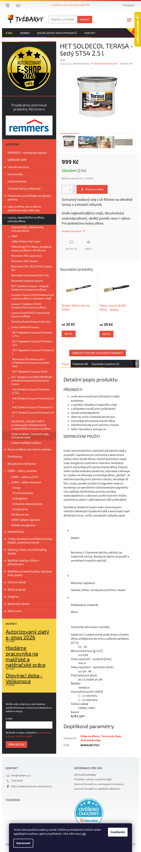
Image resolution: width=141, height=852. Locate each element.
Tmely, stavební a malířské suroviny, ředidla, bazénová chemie (30, 541)
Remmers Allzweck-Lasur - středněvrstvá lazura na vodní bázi (30, 362)
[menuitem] (9, 33)
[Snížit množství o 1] (75, 191)
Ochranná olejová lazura (27, 504)
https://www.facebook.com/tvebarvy (31, 786)
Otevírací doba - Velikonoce (24, 678)
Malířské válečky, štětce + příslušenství (23, 562)
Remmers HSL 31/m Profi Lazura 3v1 (31, 268)
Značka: (127, 64)
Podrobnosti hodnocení (104, 64)
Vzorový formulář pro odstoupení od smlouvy (99, 784)
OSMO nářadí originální (25, 520)
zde (84, 834)
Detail (69, 333)
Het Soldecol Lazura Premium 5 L (33, 407)
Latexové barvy (17, 181)
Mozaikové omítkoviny (22, 464)
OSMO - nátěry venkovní (26, 482)
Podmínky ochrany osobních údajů (92, 779)
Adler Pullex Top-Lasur (26, 241)
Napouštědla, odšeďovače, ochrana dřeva (27, 229)
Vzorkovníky (15, 174)
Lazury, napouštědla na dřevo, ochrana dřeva (26, 219)
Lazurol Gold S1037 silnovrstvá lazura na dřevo (30, 314)
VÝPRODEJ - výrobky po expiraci (27, 153)
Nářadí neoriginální (23, 525)
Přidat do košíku (94, 189)
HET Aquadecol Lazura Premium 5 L (33, 352)
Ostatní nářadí (17, 582)
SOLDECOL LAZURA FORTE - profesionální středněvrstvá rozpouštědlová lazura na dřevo (31, 425)
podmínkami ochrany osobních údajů (29, 734)
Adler (14, 236)
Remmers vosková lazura (27, 281)
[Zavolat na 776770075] (11, 5)
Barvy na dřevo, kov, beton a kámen (29, 449)
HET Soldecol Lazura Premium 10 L (33, 414)
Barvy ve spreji (16, 590)
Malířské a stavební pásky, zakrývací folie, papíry (30, 573)
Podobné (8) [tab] (80, 364)
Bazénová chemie (19, 604)
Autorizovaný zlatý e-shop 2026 (27, 634)
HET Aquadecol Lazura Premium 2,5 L (32, 343)
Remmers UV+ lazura (24, 261)
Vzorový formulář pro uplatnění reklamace (97, 789)
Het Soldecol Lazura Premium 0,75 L (31, 391)
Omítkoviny (15, 457)
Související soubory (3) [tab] (105, 364)
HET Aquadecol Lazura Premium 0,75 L (32, 334)
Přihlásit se (16, 744)
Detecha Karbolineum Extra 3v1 (31, 322)
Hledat (84, 19)
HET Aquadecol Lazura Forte (30, 372)
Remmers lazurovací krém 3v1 (30, 275)
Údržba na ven (20, 515)
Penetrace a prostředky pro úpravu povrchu (29, 198)
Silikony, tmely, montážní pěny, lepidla (27, 551)
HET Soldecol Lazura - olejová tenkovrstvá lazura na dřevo (29, 288)
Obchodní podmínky (85, 775)
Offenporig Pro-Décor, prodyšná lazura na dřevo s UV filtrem (31, 248)
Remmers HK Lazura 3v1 (26, 256)
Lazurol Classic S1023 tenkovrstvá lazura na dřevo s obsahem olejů (32, 297)
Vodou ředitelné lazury (25, 327)
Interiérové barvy (18, 167)
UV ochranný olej (22, 493)
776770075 (17, 781)
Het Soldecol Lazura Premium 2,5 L (33, 400)
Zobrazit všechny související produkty (97, 352)
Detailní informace (72, 231)
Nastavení (23, 843)
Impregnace (19, 498)
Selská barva (20, 509)
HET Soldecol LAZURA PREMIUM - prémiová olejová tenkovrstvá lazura (32, 380)
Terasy (16, 488)
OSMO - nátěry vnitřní (24, 477)
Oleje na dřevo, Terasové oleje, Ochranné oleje (30, 436)
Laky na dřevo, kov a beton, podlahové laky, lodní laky (24, 208)
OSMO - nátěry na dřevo (22, 471)
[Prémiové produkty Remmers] (29, 125)
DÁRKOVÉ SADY (17, 160)
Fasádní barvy (16, 532)
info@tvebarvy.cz (21, 775)
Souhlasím (118, 832)
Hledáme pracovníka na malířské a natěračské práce (26, 656)
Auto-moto (15, 611)
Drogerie (13, 597)
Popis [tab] (65, 364)
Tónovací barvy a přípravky (24, 189)
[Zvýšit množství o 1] (75, 187)
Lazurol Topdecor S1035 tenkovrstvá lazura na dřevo (28, 306)
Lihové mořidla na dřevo (26, 443)
